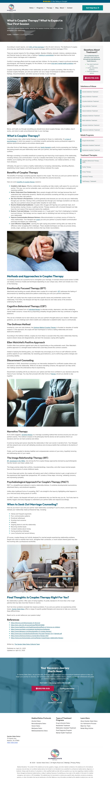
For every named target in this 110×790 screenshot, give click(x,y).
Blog (56, 8)
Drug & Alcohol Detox (88, 140)
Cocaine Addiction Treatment (90, 101)
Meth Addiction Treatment (89, 120)
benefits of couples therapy (26, 182)
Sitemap (67, 763)
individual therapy (34, 309)
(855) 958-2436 (93, 78)
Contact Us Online (67, 688)
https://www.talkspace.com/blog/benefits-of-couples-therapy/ (31, 631)
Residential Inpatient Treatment (91, 150)
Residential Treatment (63, 725)
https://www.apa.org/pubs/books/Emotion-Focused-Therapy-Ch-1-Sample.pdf (36, 633)
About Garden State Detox (89, 721)
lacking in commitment (46, 55)
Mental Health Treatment (64, 733)
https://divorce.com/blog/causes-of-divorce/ (25, 623)
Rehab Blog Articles (87, 728)
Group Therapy (86, 172)
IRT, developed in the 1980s (16, 461)
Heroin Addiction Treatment (90, 111)
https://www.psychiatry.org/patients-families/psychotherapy (30, 629)
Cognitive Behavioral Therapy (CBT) (90, 161)
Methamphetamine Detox (40, 731)
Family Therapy (86, 167)
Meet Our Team (85, 726)
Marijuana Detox (37, 728)
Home (9, 34)
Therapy (49, 8)
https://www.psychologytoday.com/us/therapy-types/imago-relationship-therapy (37, 638)
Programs (40, 8)
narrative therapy (27, 435)
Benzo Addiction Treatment (90, 96)
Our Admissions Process (88, 723)
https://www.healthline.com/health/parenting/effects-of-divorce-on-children (35, 627)
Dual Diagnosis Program (64, 730)
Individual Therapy (87, 176)
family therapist (46, 147)
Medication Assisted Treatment (66, 728)
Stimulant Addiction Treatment (90, 125)
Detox (31, 8)
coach (38, 219)
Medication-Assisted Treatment (91, 145)
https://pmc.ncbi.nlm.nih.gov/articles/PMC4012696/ (28, 625)
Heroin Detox (36, 726)
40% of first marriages (36, 47)
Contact (69, 8)
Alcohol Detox (36, 721)
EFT (59, 291)
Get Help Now (92, 8)
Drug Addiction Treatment (89, 106)
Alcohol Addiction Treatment (90, 91)
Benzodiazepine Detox (39, 723)
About (62, 8)
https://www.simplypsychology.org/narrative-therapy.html (29, 636)
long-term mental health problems (62, 63)
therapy (53, 374)
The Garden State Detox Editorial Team (27, 644)
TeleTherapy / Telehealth (89, 181)
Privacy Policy (75, 763)
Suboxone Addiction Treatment (91, 130)
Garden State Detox (18, 609)
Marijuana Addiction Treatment (91, 115)
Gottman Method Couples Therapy (45, 327)
